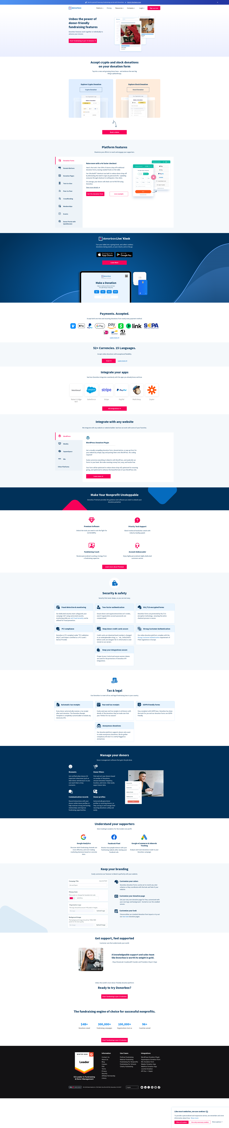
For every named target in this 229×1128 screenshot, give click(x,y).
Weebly (65, 444)
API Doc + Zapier (147, 1071)
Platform (99, 8)
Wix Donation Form (147, 1062)
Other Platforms (63, 467)
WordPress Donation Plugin (150, 1057)
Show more (194, 1118)
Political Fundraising (126, 1057)
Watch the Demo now (134, 2)
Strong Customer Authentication (148, 637)
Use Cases (124, 1053)
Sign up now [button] (154, 8)
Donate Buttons (69, 168)
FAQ (103, 1066)
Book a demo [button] (114, 132)
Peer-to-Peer (67, 191)
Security (104, 1073)
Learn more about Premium (114, 567)
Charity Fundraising (126, 1066)
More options (216, 1122)
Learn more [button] (98, 476)
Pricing (109, 8)
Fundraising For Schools (128, 1064)
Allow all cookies (181, 1122)
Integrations (146, 1053)
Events (65, 214)
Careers (104, 1064)
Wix (64, 459)
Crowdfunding (68, 199)
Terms (104, 1069)
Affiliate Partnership (108, 1076)
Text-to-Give (67, 183)
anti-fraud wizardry (76, 618)
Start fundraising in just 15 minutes (83, 41)
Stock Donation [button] (138, 90)
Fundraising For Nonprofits (129, 1062)
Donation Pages (68, 176)
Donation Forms (68, 161)
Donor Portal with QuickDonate (69, 223)
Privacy (104, 1071)
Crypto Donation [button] (91, 90)
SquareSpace (67, 451)
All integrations (114, 408)
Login (141, 8)
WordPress (67, 436)
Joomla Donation (147, 1069)
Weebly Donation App (148, 1064)
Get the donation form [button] (95, 194)
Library (104, 1078)
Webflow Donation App (149, 1066)
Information (106, 1053)
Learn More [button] (114, 263)
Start (108, 361)
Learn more (114, 338)
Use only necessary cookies (200, 1122)
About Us (105, 1059)
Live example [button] (118, 194)
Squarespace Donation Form (150, 1059)
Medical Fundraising (126, 1059)
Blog (103, 1062)
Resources (118, 8)
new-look (125, 917)
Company (130, 8)
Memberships (67, 206)
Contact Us (105, 1057)
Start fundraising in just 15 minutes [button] (114, 996)
